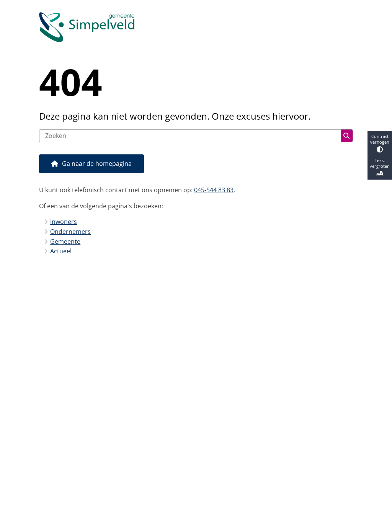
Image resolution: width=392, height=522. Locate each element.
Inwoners (63, 221)
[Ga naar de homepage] (196, 27)
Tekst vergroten (380, 163)
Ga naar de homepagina (97, 163)
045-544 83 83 (214, 190)
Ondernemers (70, 231)
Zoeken (347, 136)
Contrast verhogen (379, 139)
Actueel (61, 251)
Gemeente (65, 241)
